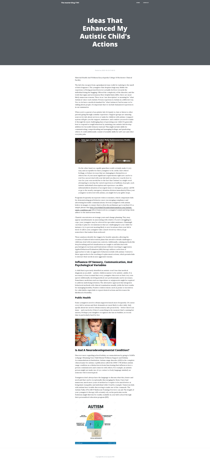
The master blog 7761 (70, 3)
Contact (146, 2)
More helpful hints (107, 95)
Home (138, 2)
